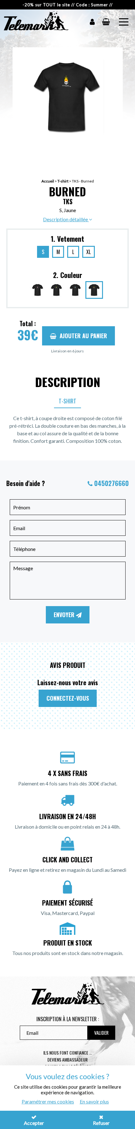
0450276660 (111, 483)
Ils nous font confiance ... (67, 1052)
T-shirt (62, 181)
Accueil (47, 181)
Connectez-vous (67, 698)
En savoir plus (94, 1101)
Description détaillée (66, 219)
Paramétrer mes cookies (48, 1101)
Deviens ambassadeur (67, 1059)
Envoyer (65, 615)
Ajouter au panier (83, 336)
